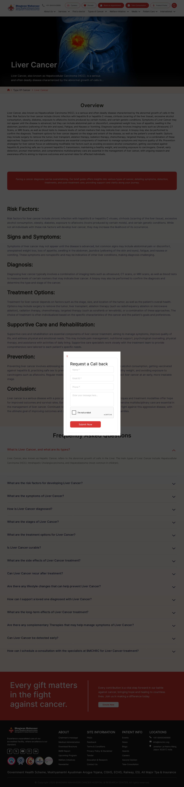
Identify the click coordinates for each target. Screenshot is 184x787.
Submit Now (85, 424)
